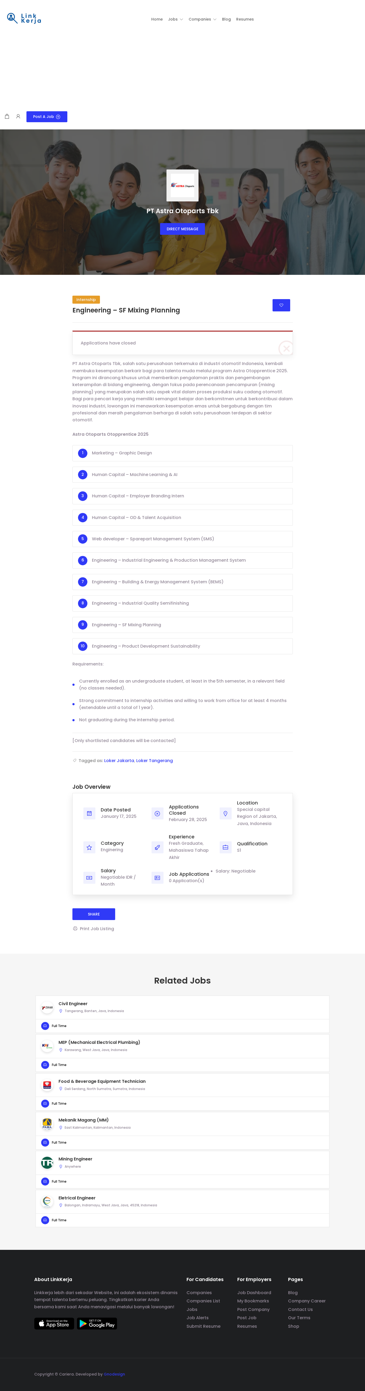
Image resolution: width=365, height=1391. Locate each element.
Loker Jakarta (119, 761)
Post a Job (43, 116)
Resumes (247, 1326)
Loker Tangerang (154, 761)
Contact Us (300, 1309)
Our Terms (299, 1318)
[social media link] (326, 1373)
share (94, 914)
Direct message (182, 229)
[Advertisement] (182, 71)
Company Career (307, 1301)
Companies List (203, 1301)
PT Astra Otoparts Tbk (182, 211)
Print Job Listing (97, 929)
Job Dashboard (254, 1293)
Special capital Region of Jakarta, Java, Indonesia (257, 816)
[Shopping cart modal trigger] (7, 116)
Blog (293, 1293)
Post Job (247, 1318)
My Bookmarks (253, 1301)
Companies (199, 1293)
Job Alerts (198, 1318)
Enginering (112, 850)
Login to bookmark (281, 305)
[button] (175, 19)
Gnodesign (114, 1374)
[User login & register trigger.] (18, 116)
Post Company (253, 1309)
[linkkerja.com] (24, 19)
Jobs (192, 1309)
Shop (293, 1326)
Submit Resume (203, 1326)
